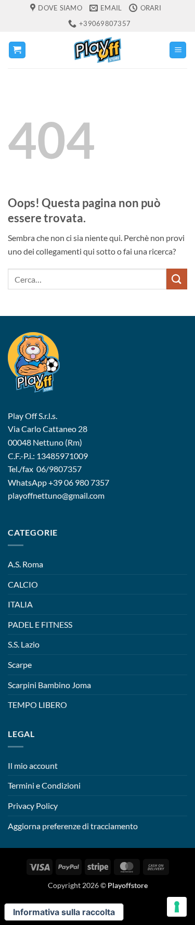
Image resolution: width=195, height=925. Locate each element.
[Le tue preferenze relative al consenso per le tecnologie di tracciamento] (177, 907)
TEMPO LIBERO (37, 704)
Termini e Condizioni (44, 785)
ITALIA (20, 604)
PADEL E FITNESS (40, 624)
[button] (17, 50)
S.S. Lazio (24, 644)
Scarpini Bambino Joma (49, 685)
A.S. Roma (25, 564)
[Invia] (176, 279)
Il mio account (33, 765)
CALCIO (23, 584)
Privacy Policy (33, 805)
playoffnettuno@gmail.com (56, 495)
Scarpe (20, 664)
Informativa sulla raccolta (64, 912)
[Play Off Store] (98, 50)
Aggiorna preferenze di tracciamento (73, 826)
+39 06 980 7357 (78, 482)
